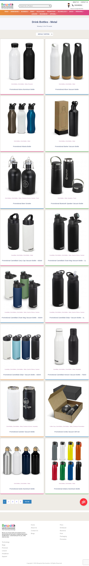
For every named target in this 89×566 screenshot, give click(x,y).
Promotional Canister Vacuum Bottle (22, 432)
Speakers (70, 198)
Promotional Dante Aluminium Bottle (22, 489)
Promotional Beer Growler (22, 203)
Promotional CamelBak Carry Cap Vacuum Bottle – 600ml (22, 260)
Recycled (30, 84)
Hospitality (78, 369)
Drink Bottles (14, 84)
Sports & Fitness (76, 255)
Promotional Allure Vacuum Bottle (67, 89)
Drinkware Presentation (78, 426)
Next (26, 501)
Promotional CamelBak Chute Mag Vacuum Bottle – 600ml (22, 318)
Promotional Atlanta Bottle (22, 146)
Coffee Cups (53, 426)
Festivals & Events (26, 198)
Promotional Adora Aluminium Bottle (22, 89)
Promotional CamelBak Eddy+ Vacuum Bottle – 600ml (22, 375)
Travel (37, 198)
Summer (33, 198)
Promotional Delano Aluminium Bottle (67, 489)
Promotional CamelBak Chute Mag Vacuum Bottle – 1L (67, 260)
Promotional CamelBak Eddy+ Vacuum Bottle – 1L (67, 318)
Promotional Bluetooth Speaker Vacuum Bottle (67, 203)
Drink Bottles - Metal (23, 84)
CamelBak (13, 255)
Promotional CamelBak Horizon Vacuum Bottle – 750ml (67, 375)
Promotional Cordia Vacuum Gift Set (67, 432)
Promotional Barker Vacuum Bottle (67, 146)
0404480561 (78, 5)
